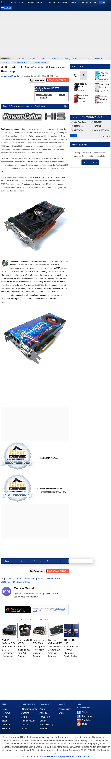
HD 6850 (25, 582)
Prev (7, 561)
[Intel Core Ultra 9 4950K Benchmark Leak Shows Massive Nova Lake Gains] (97, 87)
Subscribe (6, 8)
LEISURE (74, 2)
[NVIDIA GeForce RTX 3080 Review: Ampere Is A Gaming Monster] (55, 630)
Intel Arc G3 (86, 59)
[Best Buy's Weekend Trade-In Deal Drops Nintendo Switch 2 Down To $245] (76, 98)
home (5, 62)
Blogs (4, 721)
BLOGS (93, 2)
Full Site (6, 725)
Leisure (24, 725)
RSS (84, 724)
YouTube (86, 720)
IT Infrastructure (28, 721)
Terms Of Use (82, 756)
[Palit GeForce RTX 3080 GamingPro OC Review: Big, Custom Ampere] (40, 630)
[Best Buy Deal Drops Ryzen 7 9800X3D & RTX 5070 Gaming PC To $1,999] (76, 87)
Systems (25, 713)
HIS (59, 579)
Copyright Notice (65, 756)
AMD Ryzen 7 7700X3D (50, 59)
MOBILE (40, 2)
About (42, 709)
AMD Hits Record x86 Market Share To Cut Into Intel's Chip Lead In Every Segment (104, 74)
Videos (24, 728)
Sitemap (6, 728)
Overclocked (28, 579)
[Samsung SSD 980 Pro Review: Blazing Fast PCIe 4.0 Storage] (25, 630)
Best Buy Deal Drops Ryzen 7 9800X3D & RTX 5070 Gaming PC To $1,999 (82, 85)
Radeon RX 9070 (101, 130)
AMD (10, 579)
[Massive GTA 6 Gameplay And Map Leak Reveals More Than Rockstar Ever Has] (97, 99)
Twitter (85, 712)
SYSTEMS (29, 2)
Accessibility (64, 709)
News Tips (45, 717)
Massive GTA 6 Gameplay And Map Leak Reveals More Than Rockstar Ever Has (104, 97)
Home (5, 709)
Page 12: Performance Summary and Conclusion (24, 106)
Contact (43, 721)
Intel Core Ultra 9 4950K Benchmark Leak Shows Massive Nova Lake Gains (104, 86)
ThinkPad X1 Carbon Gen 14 (25, 59)
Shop (102, 2)
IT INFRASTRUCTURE (57, 2)
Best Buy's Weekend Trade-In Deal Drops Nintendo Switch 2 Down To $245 (83, 97)
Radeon (17, 579)
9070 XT (97, 126)
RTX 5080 (97, 122)
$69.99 (62, 94)
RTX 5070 (78, 130)
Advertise (44, 713)
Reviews (6, 713)
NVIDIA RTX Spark (101, 59)
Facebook (87, 716)
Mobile (24, 717)
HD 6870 (16, 582)
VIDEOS (84, 2)
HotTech (44, 728)
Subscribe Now (90, 162)
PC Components (20, 62)
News (4, 717)
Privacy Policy (46, 725)
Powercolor (50, 579)
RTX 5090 (78, 126)
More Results (106, 136)
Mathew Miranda (24, 588)
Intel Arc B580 (79, 122)
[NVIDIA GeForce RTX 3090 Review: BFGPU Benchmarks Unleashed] (9, 630)
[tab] (76, 75)
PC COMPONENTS (14, 2)
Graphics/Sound (40, 62)
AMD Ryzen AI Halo (71, 59)
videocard (6, 582)
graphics (40, 579)
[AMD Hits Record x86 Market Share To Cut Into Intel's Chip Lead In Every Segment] (97, 76)
